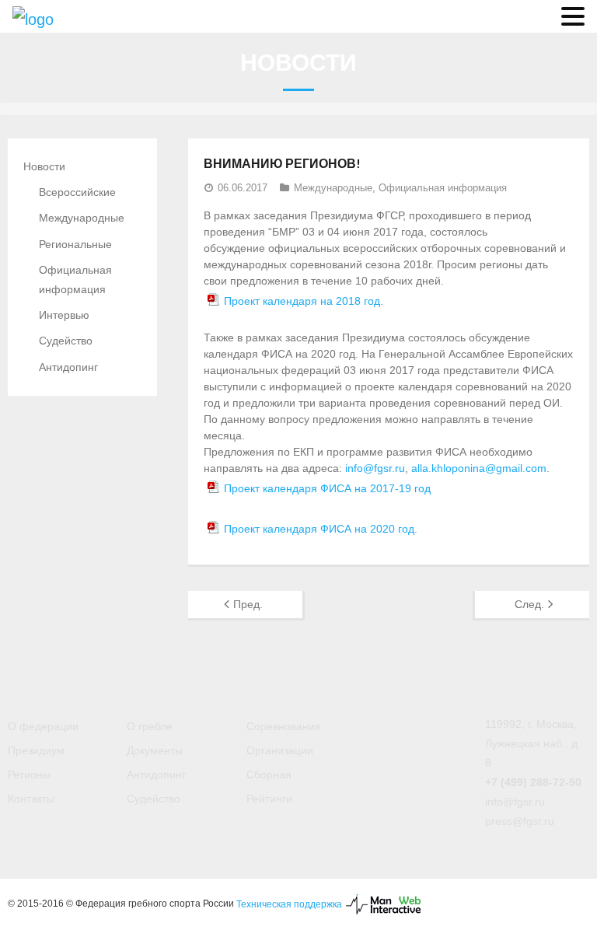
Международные (333, 188)
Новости (44, 166)
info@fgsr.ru (375, 468)
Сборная (269, 774)
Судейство (66, 340)
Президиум (36, 750)
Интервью (64, 315)
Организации (279, 750)
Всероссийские (77, 192)
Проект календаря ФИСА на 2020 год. (320, 529)
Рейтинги (269, 798)
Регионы (29, 774)
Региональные (75, 244)
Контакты (31, 798)
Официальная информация (443, 188)
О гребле (150, 726)
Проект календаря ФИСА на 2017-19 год (327, 488)
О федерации (43, 726)
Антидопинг (68, 367)
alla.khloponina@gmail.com (478, 468)
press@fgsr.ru (519, 821)
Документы (155, 750)
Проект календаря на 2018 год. (303, 301)
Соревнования (283, 726)
